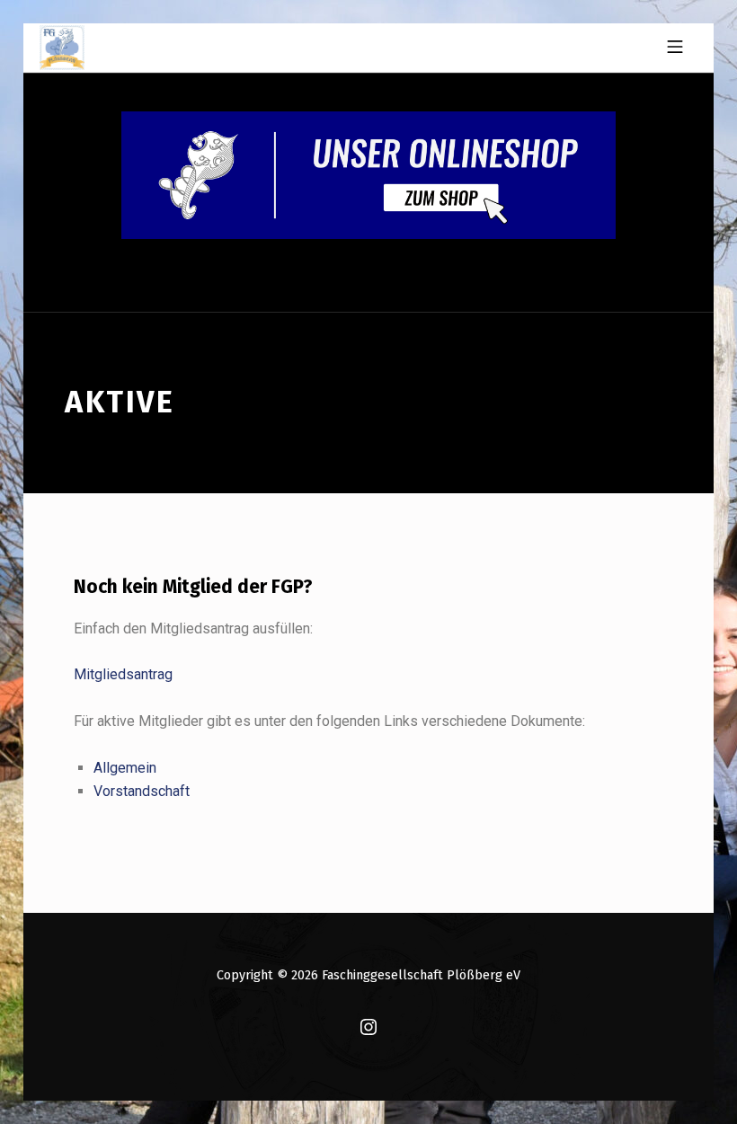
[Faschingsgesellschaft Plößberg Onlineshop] (368, 174)
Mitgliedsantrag (123, 674)
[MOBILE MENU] (675, 48)
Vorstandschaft (141, 791)
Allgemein (124, 767)
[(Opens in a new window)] (368, 1028)
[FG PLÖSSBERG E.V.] (62, 47)
